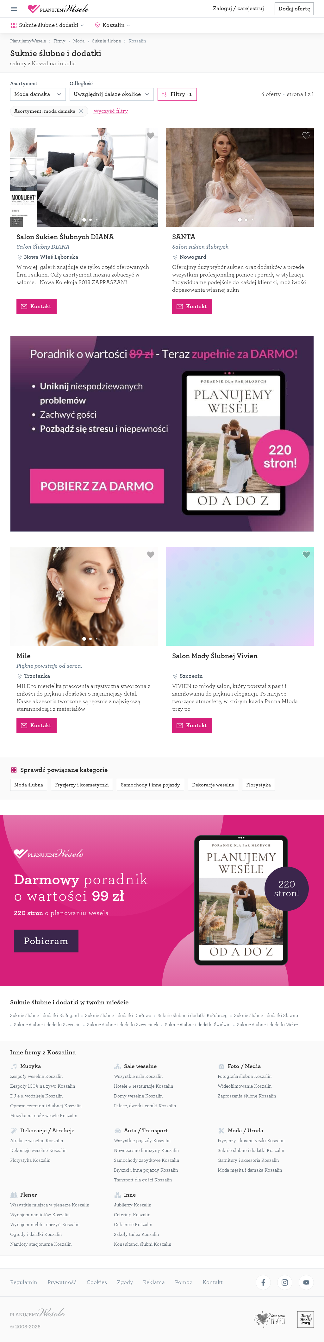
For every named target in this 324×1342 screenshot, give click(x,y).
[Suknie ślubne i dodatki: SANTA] (240, 177)
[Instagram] (284, 1282)
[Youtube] (306, 1282)
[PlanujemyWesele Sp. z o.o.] (37, 1313)
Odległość (81, 83)
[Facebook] (263, 1282)
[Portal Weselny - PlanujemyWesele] (58, 8)
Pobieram (46, 941)
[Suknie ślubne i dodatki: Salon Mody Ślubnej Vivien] (240, 596)
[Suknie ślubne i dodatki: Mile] (84, 596)
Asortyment (23, 83)
